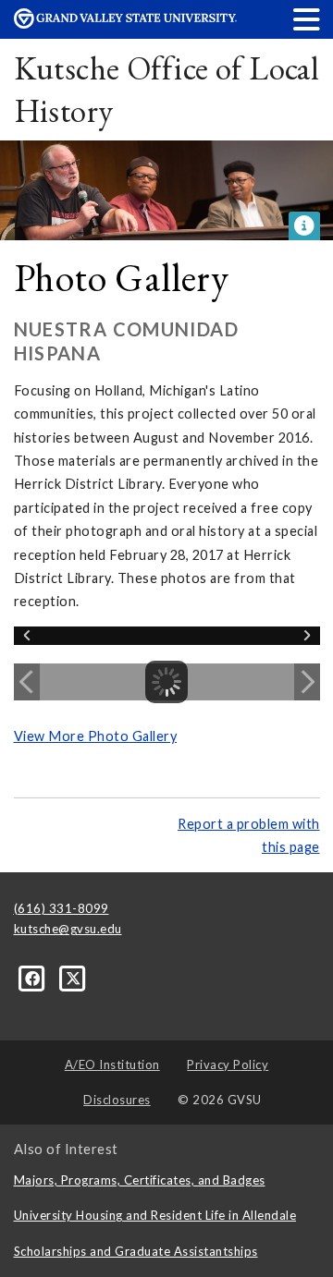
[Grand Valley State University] (125, 23)
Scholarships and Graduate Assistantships (136, 1251)
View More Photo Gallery (96, 736)
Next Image (307, 681)
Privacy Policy (227, 1064)
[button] (307, 19)
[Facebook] (34, 977)
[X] (73, 977)
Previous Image (27, 681)
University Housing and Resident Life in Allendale (155, 1215)
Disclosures (117, 1099)
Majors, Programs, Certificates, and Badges (139, 1180)
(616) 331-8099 (61, 908)
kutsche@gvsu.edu (68, 928)
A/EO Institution (112, 1064)
